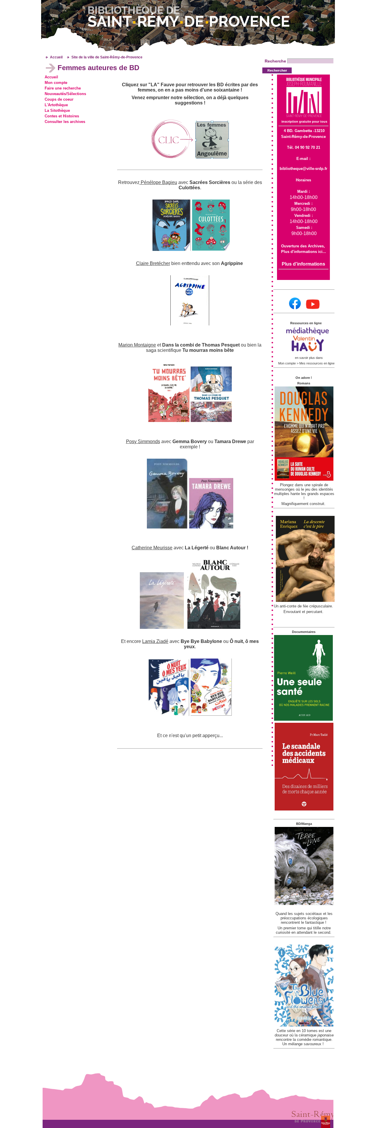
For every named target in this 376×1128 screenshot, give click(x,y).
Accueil (56, 57)
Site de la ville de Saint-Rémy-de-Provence (106, 57)
